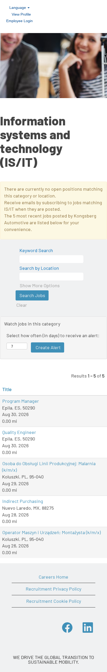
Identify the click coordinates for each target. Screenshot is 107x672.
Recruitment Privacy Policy (53, 589)
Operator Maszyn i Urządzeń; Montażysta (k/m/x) (51, 532)
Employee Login (19, 21)
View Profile (21, 14)
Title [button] (7, 389)
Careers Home (53, 577)
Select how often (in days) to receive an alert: (52, 335)
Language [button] (18, 7)
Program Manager (20, 401)
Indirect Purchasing (22, 501)
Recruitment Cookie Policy (53, 601)
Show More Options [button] (40, 285)
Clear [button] (21, 305)
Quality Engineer (19, 432)
